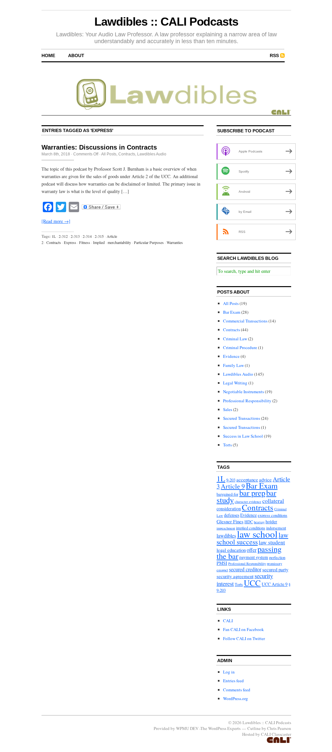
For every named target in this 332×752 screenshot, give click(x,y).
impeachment (226, 528)
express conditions (272, 515)
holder (271, 521)
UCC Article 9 (275, 584)
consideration (229, 508)
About (76, 55)
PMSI (222, 563)
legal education (231, 550)
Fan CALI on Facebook (243, 629)
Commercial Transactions (245, 321)
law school (257, 534)
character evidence (248, 501)
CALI (228, 621)
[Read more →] (56, 221)
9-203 (230, 479)
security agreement (235, 576)
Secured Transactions (241, 418)
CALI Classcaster (276, 734)
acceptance (247, 479)
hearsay (259, 522)
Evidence (231, 356)
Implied (99, 242)
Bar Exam (231, 312)
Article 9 (233, 486)
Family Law (233, 365)
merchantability (119, 242)
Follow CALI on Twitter (244, 638)
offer (251, 549)
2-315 (99, 236)
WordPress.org (235, 698)
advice (265, 479)
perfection (277, 557)
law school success (252, 538)
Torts (227, 445)
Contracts (126, 154)
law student (272, 542)
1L (54, 236)
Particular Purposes (149, 242)
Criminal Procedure (240, 347)
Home (48, 55)
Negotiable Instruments (243, 391)
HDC (248, 521)
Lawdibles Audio (151, 154)
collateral (273, 500)
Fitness (84, 242)
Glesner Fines (230, 521)
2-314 (87, 236)
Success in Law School (243, 436)
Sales (227, 409)
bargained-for (227, 494)
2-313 (75, 236)
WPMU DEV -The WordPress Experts (208, 728)
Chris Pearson (279, 728)
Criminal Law (235, 339)
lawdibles (226, 535)
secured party (275, 569)
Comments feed (236, 690)
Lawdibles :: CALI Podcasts (166, 21)
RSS (274, 55)
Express (70, 242)
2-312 (63, 236)
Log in (229, 672)
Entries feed (233, 681)
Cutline (254, 728)
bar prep (252, 492)
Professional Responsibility (247, 401)
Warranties (175, 242)
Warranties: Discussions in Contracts (99, 147)
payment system (253, 557)
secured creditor (245, 569)
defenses (231, 515)
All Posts (108, 154)
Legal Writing (235, 383)
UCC (252, 582)
